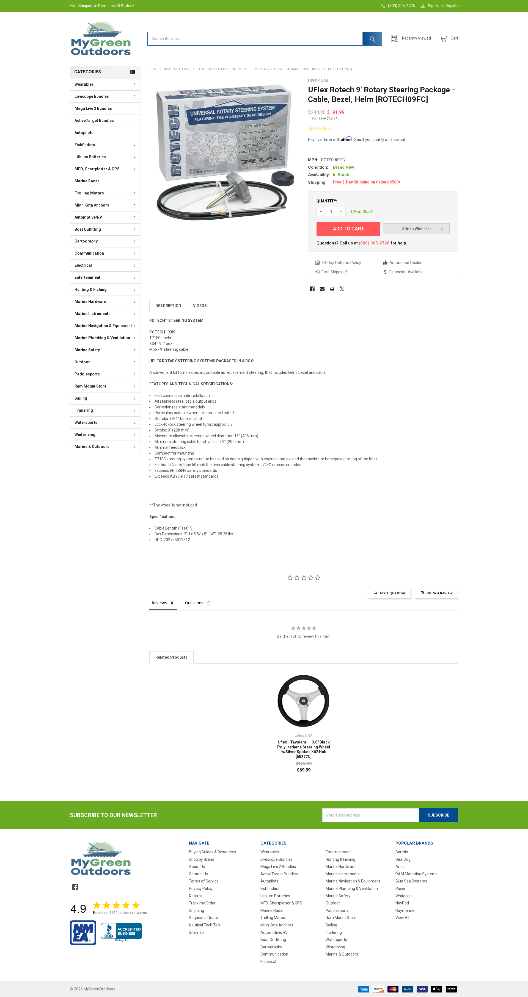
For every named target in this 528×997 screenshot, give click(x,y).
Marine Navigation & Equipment (103, 326)
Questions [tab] (194, 602)
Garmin (401, 852)
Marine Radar (87, 181)
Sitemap (196, 932)
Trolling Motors (89, 193)
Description (168, 305)
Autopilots (84, 132)
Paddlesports (87, 374)
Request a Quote (203, 917)
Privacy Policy (201, 888)
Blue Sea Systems (411, 881)
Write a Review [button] (440, 593)
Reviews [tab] (159, 602)
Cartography (86, 241)
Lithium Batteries (90, 157)
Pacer (400, 888)
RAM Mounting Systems (416, 874)
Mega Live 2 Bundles (93, 108)
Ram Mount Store (90, 386)
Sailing (81, 398)
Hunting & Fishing (91, 289)
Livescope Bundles (92, 96)
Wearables (84, 84)
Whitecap (403, 896)
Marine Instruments (93, 313)
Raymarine (404, 910)
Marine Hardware (90, 301)
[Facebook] (312, 289)
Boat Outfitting (88, 229)
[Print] (332, 289)
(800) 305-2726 (374, 243)
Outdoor (82, 362)
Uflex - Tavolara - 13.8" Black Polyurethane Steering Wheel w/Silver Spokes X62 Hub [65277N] (303, 749)
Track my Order (202, 903)
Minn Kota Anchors (92, 205)
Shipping (196, 910)
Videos (200, 305)
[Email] (322, 289)
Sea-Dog (403, 859)
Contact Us (198, 874)
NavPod (402, 903)
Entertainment (87, 277)
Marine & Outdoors (92, 446)
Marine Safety (87, 350)
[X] (342, 289)
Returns (196, 896)
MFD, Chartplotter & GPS (97, 169)
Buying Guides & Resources (212, 852)
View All (402, 917)
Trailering (84, 410)
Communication (89, 253)
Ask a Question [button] (392, 593)
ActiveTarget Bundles (94, 120)
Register (453, 6)
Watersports (86, 422)
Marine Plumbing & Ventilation (102, 338)
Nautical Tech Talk (204, 925)
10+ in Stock (361, 211)
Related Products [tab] (171, 657)
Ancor (400, 866)
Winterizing (85, 434)
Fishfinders (85, 145)
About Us (197, 866)
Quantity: (327, 201)
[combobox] (264, 39)
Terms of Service (204, 881)
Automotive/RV (88, 217)
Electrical (83, 265)
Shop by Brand (201, 859)
